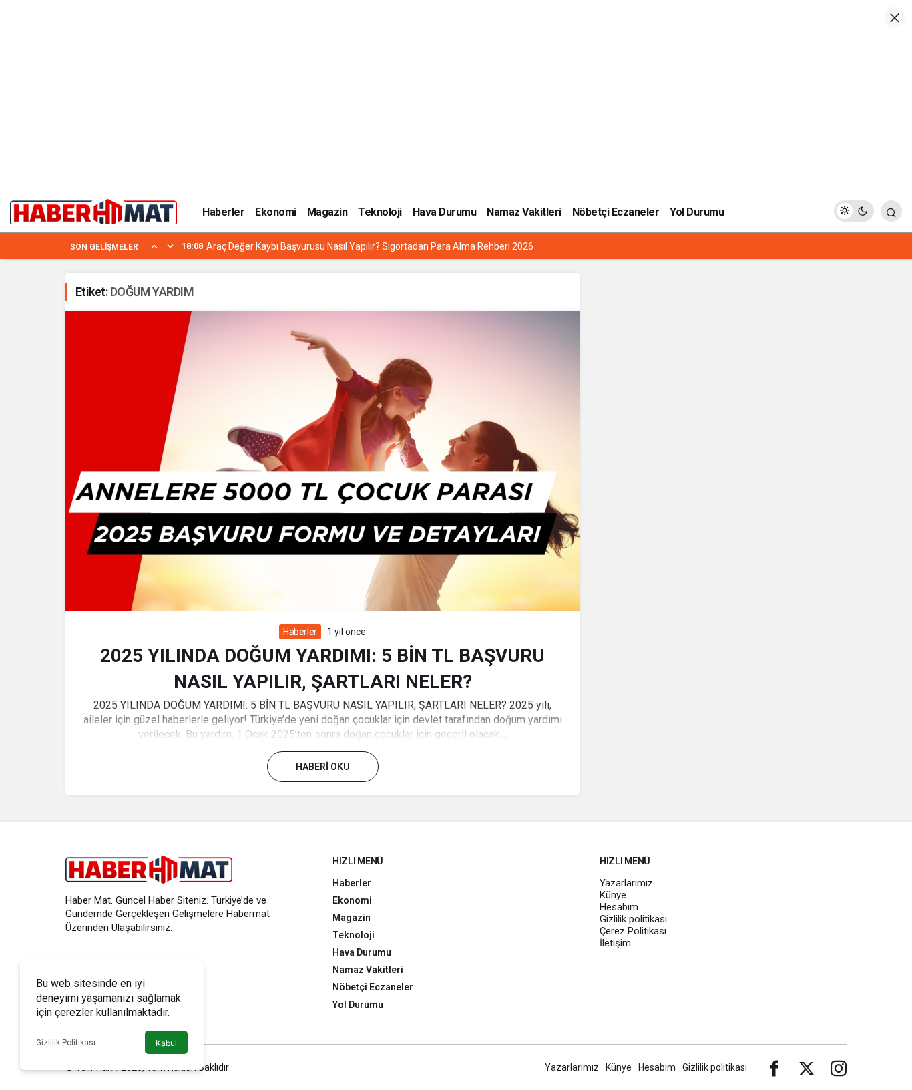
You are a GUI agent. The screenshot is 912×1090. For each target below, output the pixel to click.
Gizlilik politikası (633, 919)
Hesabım (619, 907)
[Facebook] (774, 1067)
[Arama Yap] (891, 211)
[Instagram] (839, 1067)
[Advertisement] (456, 93)
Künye (613, 895)
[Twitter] (807, 1067)
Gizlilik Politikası (65, 1042)
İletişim (615, 943)
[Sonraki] (170, 245)
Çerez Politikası (633, 931)
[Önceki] (154, 245)
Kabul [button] (166, 1043)
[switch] (854, 211)
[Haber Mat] (93, 210)
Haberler (300, 631)
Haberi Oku (323, 766)
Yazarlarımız (626, 883)
